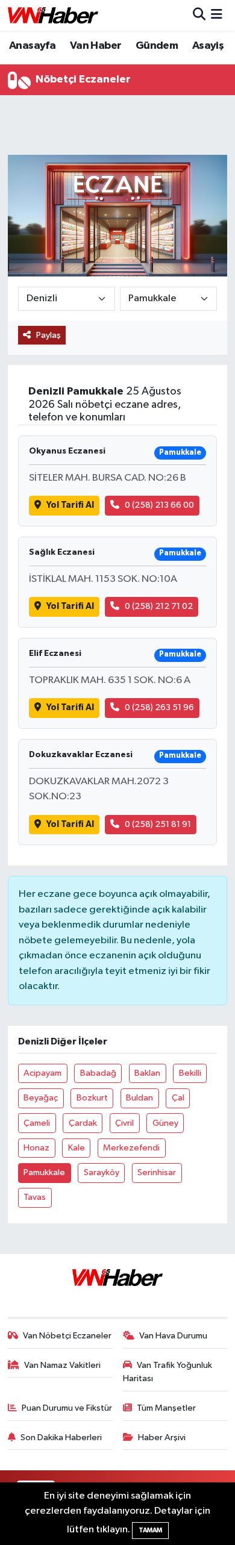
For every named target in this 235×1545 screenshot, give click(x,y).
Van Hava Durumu (173, 1335)
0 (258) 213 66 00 (159, 505)
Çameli (37, 1123)
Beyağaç (41, 1097)
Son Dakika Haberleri (61, 1437)
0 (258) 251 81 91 (158, 824)
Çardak (83, 1123)
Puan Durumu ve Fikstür (67, 1407)
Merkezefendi (131, 1147)
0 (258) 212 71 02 (159, 606)
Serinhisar (156, 1172)
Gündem (157, 45)
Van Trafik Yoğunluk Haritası (168, 1372)
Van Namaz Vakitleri (62, 1365)
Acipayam (42, 1073)
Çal (178, 1097)
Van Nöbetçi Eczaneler (67, 1335)
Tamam (150, 1530)
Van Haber (96, 45)
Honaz (36, 1147)
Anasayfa (32, 45)
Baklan (147, 1073)
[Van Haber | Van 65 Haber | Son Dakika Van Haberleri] (53, 15)
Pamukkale (44, 1172)
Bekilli (190, 1073)
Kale (76, 1147)
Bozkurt (92, 1097)
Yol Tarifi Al (70, 505)
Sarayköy (101, 1172)
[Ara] (199, 15)
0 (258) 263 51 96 (159, 707)
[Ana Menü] (216, 15)
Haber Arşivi (162, 1437)
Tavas (35, 1197)
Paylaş (48, 335)
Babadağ (98, 1073)
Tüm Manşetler (166, 1407)
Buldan (139, 1097)
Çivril (124, 1123)
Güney (165, 1123)
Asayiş (208, 45)
